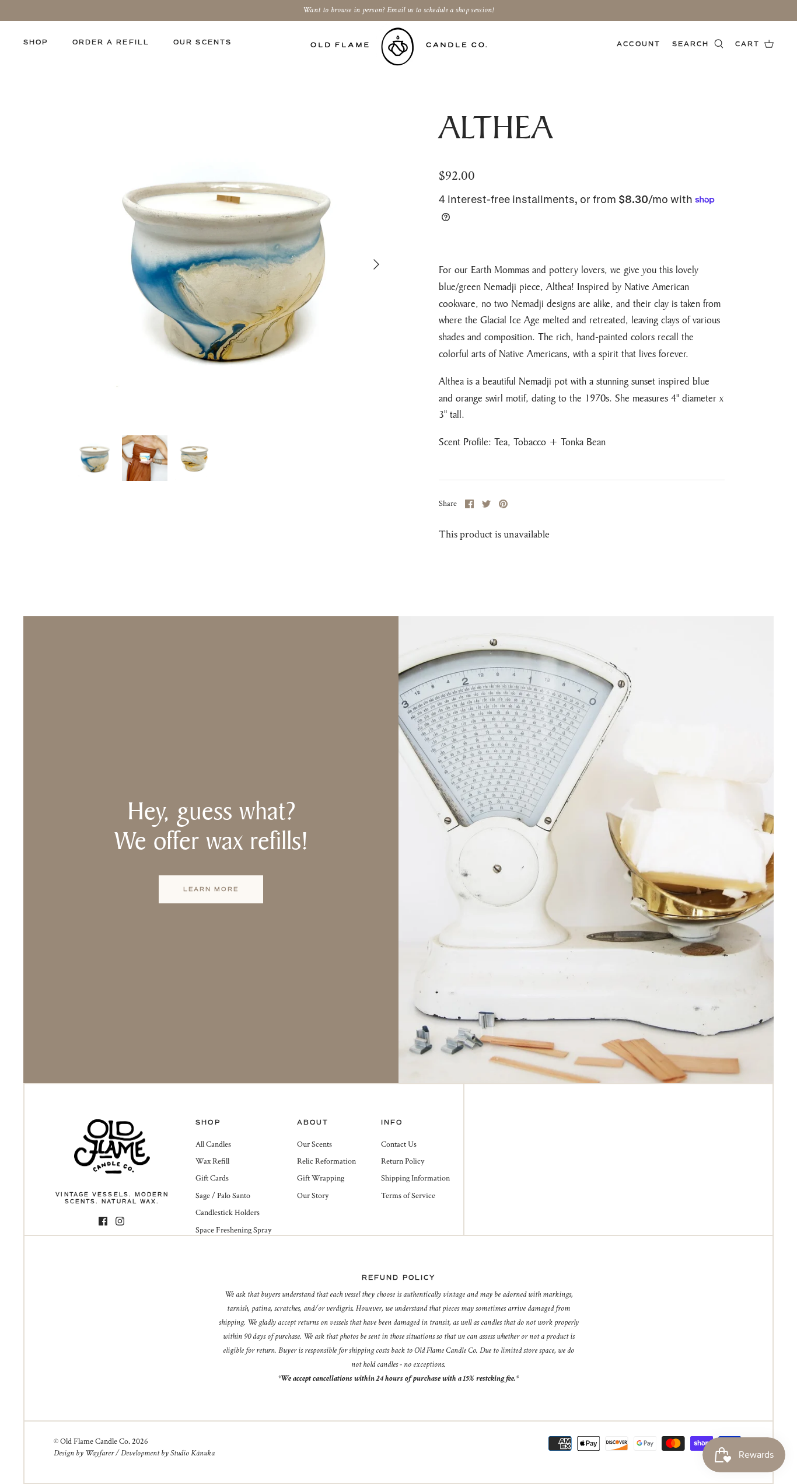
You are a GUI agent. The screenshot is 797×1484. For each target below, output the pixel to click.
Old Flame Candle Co (94, 1441)
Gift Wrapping (320, 1178)
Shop (35, 42)
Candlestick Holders (227, 1212)
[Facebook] (103, 1221)
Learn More (211, 889)
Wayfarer (99, 1453)
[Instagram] (120, 1221)
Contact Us (399, 1144)
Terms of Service (408, 1195)
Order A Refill (110, 42)
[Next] (376, 264)
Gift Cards (212, 1178)
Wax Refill (212, 1161)
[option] (230, 264)
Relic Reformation (326, 1161)
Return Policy (402, 1161)
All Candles (213, 1144)
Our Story (312, 1195)
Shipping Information (415, 1178)
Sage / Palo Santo (222, 1195)
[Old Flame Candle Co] (399, 46)
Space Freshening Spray (233, 1230)
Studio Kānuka (192, 1453)
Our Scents (202, 42)
